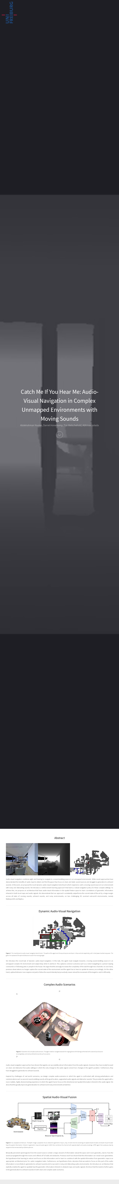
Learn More (59, 434)
